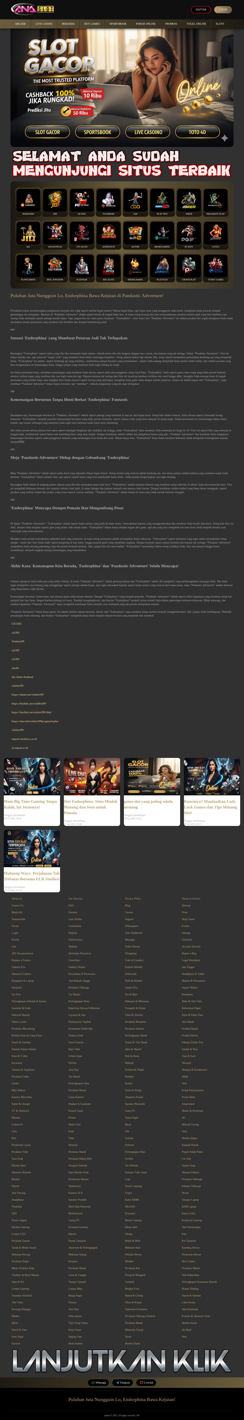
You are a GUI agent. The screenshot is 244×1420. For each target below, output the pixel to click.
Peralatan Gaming (78, 1227)
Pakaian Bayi (19, 1165)
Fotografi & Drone (135, 1008)
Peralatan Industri (134, 1028)
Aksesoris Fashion (21, 974)
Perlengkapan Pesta (78, 1001)
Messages (130, 939)
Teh (127, 1131)
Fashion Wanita (76, 967)
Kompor (72, 1261)
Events (185, 926)
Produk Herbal (190, 1035)
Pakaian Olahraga (191, 1186)
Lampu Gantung (20, 1288)
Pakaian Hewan (133, 1254)
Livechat (148, 1382)
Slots (220, 23)
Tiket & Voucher (134, 1015)
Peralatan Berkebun (135, 1021)
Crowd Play (189, 279)
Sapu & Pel (18, 1281)
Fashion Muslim (133, 967)
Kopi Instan (74, 1329)
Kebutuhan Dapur (191, 1008)
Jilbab (185, 1076)
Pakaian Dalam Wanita (24, 1049)
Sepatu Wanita (189, 987)
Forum (15, 926)
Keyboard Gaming (192, 1220)
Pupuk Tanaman (77, 1240)
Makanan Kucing (21, 1254)
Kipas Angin (131, 1117)
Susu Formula (75, 1042)
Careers (129, 912)
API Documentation (22, 953)
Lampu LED (18, 1234)
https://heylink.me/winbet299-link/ (32, 712)
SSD (14, 1213)
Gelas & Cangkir (77, 1275)
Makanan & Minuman (137, 1001)
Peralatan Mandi (77, 1151)
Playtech (162, 279)
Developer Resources (79, 953)
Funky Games (215, 279)
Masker (15, 1316)
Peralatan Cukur (20, 1076)
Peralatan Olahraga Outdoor (140, 1316)
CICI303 (16, 623)
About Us (17, 898)
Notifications (75, 939)
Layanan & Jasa (76, 1015)
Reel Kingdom (55, 279)
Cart (14, 946)
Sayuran (16, 1343)
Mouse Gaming (133, 1220)
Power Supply (19, 1220)
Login (223, 9)
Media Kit (17, 912)
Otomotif (17, 987)
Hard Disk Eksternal (79, 1206)
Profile (15, 939)
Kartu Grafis (188, 1213)
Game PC (130, 1110)
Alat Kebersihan (190, 1275)
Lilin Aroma (188, 1302)
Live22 (215, 247)
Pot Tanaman (189, 1240)
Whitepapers (131, 926)
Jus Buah (186, 1329)
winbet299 (17, 685)
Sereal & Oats (19, 1329)
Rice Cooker (188, 1261)
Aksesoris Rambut (21, 1172)
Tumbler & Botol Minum (25, 1275)
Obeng (128, 1234)
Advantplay (55, 247)
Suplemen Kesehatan (136, 1309)
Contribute (74, 960)
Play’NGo (162, 214)
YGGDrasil (109, 214)
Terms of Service (191, 898)
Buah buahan (75, 1343)
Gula (14, 1131)
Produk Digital (190, 1028)
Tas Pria (16, 994)
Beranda (68, 23)
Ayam (128, 1336)
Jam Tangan (188, 967)
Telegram (125, 1382)
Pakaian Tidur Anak (136, 1172)
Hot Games (92, 23)
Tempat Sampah (77, 1281)
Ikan (184, 1336)
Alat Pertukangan (191, 1227)
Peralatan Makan (191, 1268)
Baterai (72, 1234)
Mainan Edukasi (190, 1172)
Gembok (129, 1281)
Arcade (20, 23)
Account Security (191, 946)
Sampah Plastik (190, 1145)
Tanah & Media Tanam (24, 1247)
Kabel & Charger (21, 1104)
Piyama (72, 1302)
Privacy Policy (133, 898)
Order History (132, 946)
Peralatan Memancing (23, 1028)
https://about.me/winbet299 (27, 694)
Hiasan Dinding (190, 1288)
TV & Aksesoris (20, 1110)
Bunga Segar (75, 1295)
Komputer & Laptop (23, 980)
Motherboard (75, 1213)
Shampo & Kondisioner (194, 1069)
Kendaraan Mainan (78, 1179)
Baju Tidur (74, 1049)
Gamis (15, 1083)
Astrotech (108, 247)
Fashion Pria (18, 967)
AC (183, 1117)
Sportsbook (118, 23)
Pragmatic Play (216, 214)
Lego (128, 1179)
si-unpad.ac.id (20, 747)
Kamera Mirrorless (22, 1097)
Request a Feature (21, 960)
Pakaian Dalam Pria (192, 1042)
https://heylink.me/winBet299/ (29, 703)
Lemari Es (17, 1124)
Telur (71, 1138)
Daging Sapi (75, 1336)
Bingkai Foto (132, 1288)
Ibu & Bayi (131, 994)
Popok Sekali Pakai (192, 1151)
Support (129, 919)
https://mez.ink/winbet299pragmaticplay (35, 721)
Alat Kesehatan (190, 1309)
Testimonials (18, 919)
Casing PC (74, 1220)
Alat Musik (188, 1021)
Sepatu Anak (188, 1165)
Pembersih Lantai (21, 1145)
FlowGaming (28, 279)
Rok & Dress (132, 1056)
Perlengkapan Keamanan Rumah (199, 1281)
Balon (15, 1323)
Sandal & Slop (190, 1049)
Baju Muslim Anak (78, 1172)
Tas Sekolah (131, 1165)
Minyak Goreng (190, 1124)
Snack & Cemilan (21, 1042)
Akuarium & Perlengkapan (82, 1247)
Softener (129, 1145)
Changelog (130, 953)
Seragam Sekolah (77, 1165)
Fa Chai (82, 214)
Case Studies (75, 919)
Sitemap (186, 905)
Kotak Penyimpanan (193, 1090)
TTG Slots (81, 247)
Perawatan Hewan (191, 1254)
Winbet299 (18, 641)
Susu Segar (18, 1336)
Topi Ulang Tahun (78, 1323)
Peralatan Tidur (20, 1151)
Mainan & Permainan (193, 980)
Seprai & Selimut (191, 1295)
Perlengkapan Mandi (136, 1035)
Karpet (128, 1083)
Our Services (75, 898)
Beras (128, 1124)
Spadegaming (135, 279)
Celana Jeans (75, 1056)
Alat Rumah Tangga (79, 980)
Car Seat (186, 1158)
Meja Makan (18, 1090)
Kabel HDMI (132, 1199)
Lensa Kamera (76, 1097)
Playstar (82, 279)
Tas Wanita (74, 994)
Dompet (129, 1076)
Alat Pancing (19, 1193)
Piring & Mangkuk (135, 1275)
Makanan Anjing (77, 1254)
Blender (129, 1261)
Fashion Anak (75, 1035)
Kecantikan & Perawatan (81, 974)
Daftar (201, 9)
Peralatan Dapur (20, 1261)
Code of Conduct (134, 960)
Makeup (129, 1062)
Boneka (16, 1179)
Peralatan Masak (77, 1090)
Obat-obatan (75, 1316)
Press (184, 912)
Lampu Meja (75, 1288)
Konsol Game (75, 1110)
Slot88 (135, 247)
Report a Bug (189, 953)
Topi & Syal (188, 1056)
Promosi (171, 23)
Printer (72, 1117)
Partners (72, 912)
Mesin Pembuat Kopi (23, 1268)
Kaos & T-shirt (20, 1056)
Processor (130, 1213)
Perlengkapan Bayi (135, 1151)
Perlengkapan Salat (78, 1083)
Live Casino (43, 23)
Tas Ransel (74, 1076)
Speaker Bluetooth (135, 1104)
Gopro (128, 1193)
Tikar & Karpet (133, 1302)
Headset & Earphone (79, 1104)
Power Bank (188, 1097)
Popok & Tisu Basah (136, 1042)
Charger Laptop (190, 1199)
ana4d (15, 668)
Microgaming (162, 247)
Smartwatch (188, 1104)
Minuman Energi (134, 1329)
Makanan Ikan (132, 1247)
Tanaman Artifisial (22, 1295)
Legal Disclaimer (191, 960)
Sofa (184, 1083)
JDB (55, 214)
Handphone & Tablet (193, 974)
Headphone (18, 1199)
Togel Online (196, 23)
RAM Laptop (189, 1206)
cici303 (15, 632)
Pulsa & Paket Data (192, 1015)
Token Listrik (19, 1021)
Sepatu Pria (131, 987)
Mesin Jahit (131, 1227)
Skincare (186, 1062)
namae (107, 1415)
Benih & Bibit (132, 1240)
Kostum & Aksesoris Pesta (196, 1316)
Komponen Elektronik (80, 1028)
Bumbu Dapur (189, 1138)
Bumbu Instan (189, 1323)
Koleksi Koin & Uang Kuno (27, 1035)
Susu (184, 1131)
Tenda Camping (133, 1186)
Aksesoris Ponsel (134, 1097)
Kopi (71, 1131)
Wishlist (72, 946)
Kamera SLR (75, 1193)
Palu (184, 1234)
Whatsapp (101, 1382)
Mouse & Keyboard (192, 1110)
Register (72, 932)
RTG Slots (108, 279)
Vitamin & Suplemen (23, 1069)
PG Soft (189, 247)
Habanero (28, 214)
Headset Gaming (20, 1227)
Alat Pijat (73, 1069)
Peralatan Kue (132, 1268)
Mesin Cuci (74, 1124)
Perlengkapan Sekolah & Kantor (29, 1001)
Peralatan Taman (21, 1240)
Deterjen (73, 1145)
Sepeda (15, 1186)
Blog (127, 905)
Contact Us (17, 905)
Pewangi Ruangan (21, 1309)
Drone (185, 1193)
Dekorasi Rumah (21, 1015)
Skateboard (74, 1186)
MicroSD (130, 1206)
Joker (189, 214)
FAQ (71, 905)
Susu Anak (17, 1158)
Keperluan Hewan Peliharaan (84, 1008)
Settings (186, 932)
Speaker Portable (77, 1199)
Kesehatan (187, 994)
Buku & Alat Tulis (192, 1001)
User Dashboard (133, 932)
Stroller (129, 1158)
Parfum (72, 1062)
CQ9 (135, 214)
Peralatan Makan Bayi (80, 1158)
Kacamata (17, 1062)
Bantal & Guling (134, 1295)
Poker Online (146, 23)
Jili (28, 247)
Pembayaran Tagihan (79, 1021)
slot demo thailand (22, 677)
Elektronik (130, 974)
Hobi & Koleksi (133, 980)
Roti (14, 1138)
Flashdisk (17, 1206)
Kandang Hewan (191, 1247)
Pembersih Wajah (134, 1069)
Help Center (188, 919)
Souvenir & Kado (21, 1008)
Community (74, 926)
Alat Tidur (17, 1302)
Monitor (16, 1117)
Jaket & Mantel (133, 1049)
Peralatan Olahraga (78, 987)
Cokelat (129, 1138)
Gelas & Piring (133, 1090)
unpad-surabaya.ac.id (24, 739)
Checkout (187, 939)
